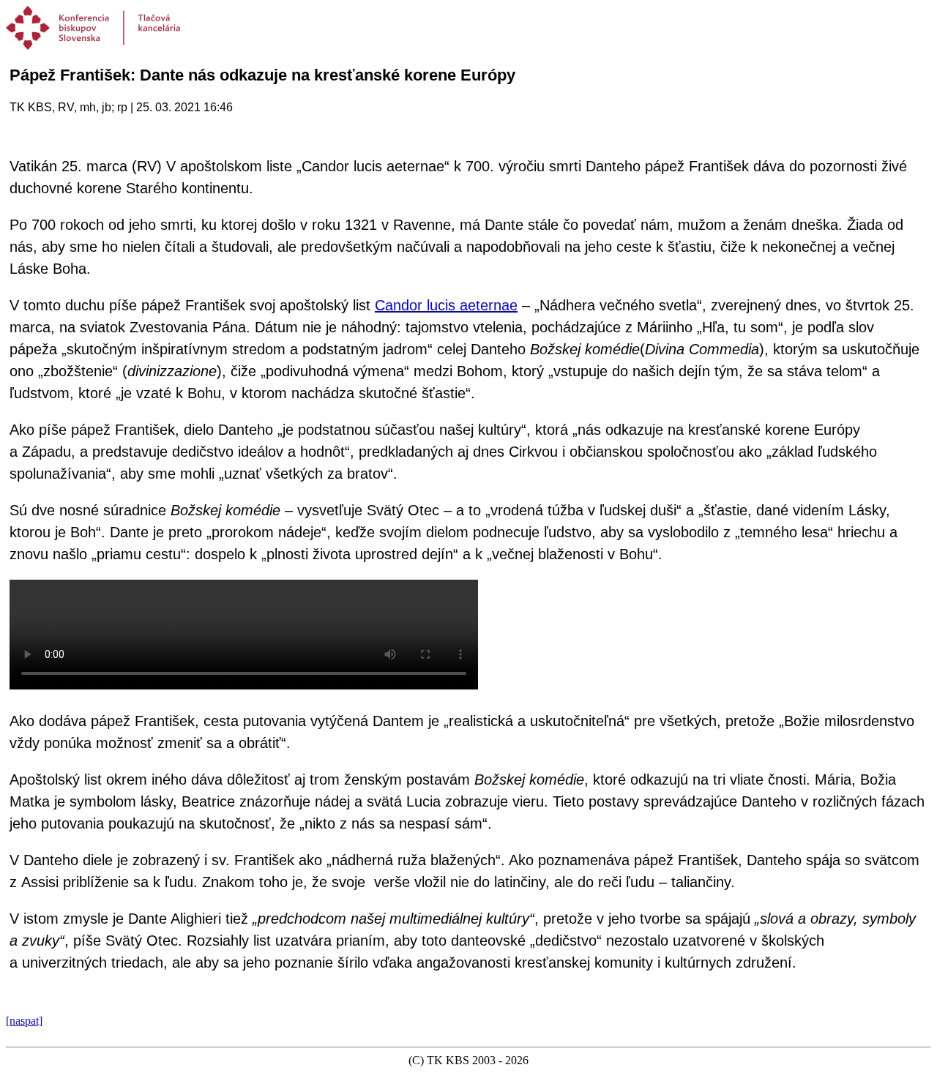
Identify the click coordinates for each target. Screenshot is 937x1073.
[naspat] (24, 1020)
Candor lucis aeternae (446, 305)
